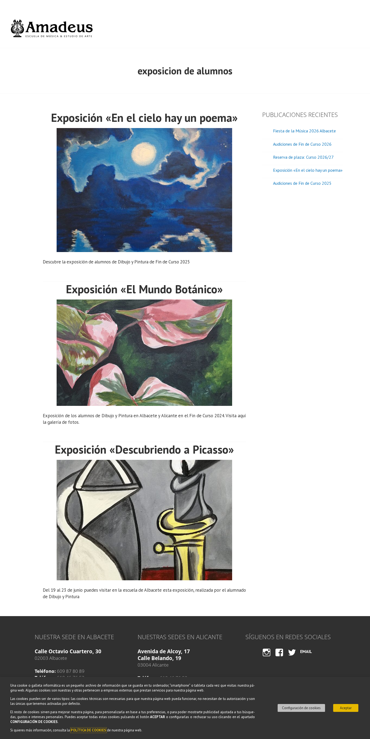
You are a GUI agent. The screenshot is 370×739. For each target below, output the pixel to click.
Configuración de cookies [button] (301, 708)
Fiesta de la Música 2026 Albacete (304, 130)
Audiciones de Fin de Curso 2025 (302, 183)
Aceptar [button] (346, 708)
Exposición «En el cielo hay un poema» (144, 117)
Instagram (266, 657)
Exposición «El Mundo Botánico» (144, 289)
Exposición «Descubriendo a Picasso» (144, 449)
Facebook (279, 657)
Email (306, 651)
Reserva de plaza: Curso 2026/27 (303, 157)
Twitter (292, 657)
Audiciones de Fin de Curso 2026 (302, 144)
